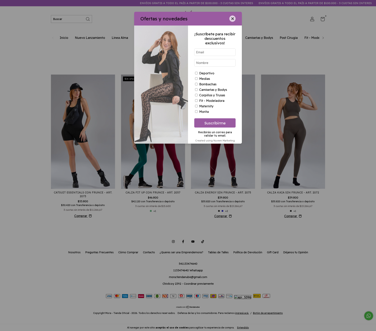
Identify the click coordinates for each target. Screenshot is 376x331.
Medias (204, 79)
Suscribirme (215, 123)
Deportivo (206, 73)
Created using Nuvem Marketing (215, 140)
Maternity (206, 106)
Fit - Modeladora (211, 101)
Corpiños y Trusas (212, 95)
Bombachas (207, 84)
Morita (204, 112)
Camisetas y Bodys (213, 90)
